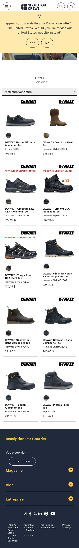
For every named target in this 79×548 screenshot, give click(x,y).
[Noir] (8, 135)
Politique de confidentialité (48, 526)
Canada (28, 527)
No (47, 43)
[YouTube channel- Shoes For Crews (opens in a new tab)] (53, 514)
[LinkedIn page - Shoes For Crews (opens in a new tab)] (41, 514)
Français (28, 535)
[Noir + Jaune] (46, 201)
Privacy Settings (67, 526)
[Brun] (46, 135)
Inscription (22, 461)
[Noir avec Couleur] (8, 268)
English (30, 530)
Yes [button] (32, 43)
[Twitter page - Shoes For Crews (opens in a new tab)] (36, 514)
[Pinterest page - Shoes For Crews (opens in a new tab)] (47, 514)
